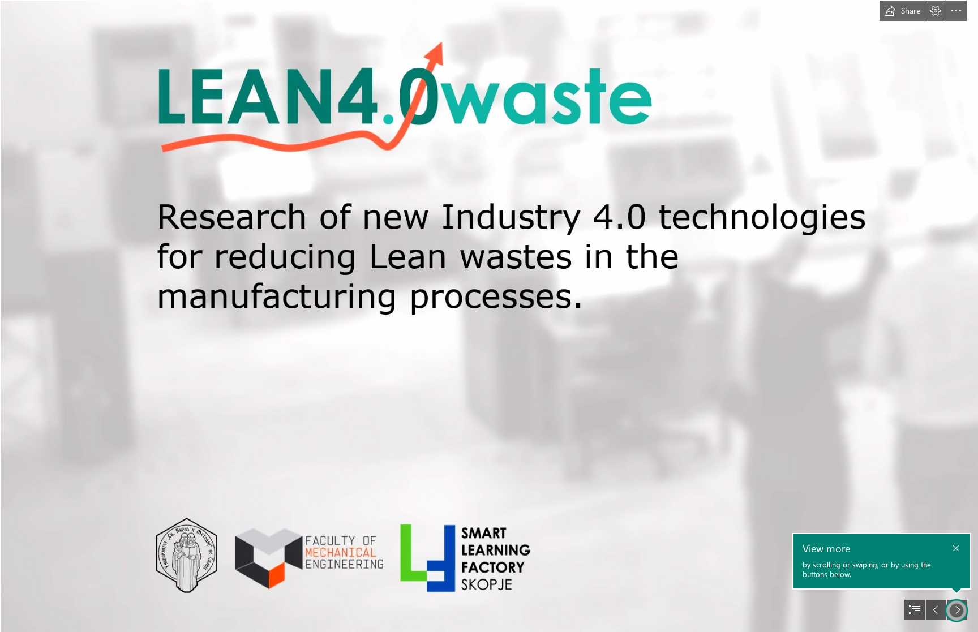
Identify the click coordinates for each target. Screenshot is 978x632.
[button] (902, 11)
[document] (489, 316)
